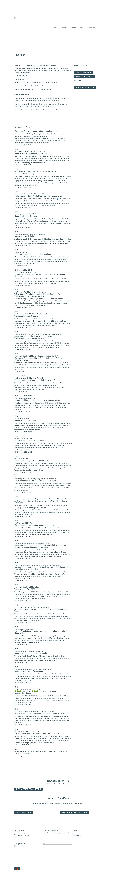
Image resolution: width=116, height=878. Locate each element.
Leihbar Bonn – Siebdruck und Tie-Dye (29, 440)
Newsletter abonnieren (28, 789)
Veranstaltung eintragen (22, 835)
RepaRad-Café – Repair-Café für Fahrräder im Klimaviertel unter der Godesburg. (42, 275)
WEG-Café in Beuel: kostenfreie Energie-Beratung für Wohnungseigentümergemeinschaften (36, 337)
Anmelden (99, 9)
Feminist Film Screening (24, 174)
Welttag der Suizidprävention (26, 316)
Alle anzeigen (18, 756)
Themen (55, 27)
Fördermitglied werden (74, 813)
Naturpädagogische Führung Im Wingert (30, 153)
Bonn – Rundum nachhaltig (25, 420)
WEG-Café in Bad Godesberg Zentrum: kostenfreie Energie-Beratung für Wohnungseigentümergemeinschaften (42, 546)
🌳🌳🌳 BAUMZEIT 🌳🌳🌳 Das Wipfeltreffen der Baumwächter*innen (35, 692)
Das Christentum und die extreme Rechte (31, 653)
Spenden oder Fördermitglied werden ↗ (56, 833)
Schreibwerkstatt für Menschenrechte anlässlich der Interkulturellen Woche (41, 610)
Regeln (74, 830)
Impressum (76, 833)
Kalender (64, 27)
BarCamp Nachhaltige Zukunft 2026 (28, 671)
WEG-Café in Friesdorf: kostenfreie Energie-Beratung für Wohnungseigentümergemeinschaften (37, 295)
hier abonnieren (25, 72)
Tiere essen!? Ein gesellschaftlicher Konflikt (31, 461)
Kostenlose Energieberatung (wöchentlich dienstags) (35, 131)
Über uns (91, 9)
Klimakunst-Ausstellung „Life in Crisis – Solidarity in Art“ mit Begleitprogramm (38, 359)
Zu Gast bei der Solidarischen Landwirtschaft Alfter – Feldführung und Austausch (42, 502)
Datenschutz (76, 835)
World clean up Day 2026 (24, 589)
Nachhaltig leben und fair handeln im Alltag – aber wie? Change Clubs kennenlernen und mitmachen (42, 568)
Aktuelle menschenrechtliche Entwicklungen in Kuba (35, 481)
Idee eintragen (19, 830)
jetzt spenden (23, 813)
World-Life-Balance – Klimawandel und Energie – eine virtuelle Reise (41, 713)
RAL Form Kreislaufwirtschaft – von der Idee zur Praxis (36, 733)
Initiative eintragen (20, 833)
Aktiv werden (91, 27)
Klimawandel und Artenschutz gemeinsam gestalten (35, 525)
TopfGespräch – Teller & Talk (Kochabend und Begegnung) (38, 196)
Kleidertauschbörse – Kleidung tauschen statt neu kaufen (37, 400)
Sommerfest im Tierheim (24, 236)
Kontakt (84, 9)
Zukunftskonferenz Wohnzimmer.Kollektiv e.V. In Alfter (36, 380)
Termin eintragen (85, 87)
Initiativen (73, 27)
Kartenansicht (83, 72)
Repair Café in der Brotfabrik (26, 216)
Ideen (82, 27)
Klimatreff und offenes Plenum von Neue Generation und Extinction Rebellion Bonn (41, 632)
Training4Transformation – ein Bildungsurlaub (32, 254)
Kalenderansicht (84, 77)
